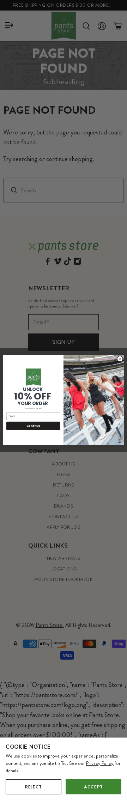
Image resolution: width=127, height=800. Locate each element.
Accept (93, 787)
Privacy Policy (100, 763)
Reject (33, 787)
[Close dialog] (119, 359)
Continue (33, 426)
